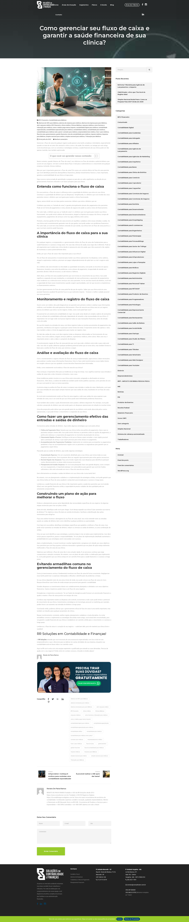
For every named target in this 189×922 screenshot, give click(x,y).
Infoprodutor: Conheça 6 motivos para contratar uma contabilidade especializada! (59, 776)
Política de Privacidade (132, 919)
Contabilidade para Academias (129, 133)
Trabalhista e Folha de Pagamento (79, 879)
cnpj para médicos (88, 125)
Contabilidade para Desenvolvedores (131, 215)
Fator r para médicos (102, 132)
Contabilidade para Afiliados (128, 143)
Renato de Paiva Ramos (51, 655)
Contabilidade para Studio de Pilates (131, 339)
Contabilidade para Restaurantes (130, 318)
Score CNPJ (122, 418)
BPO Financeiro (43, 120)
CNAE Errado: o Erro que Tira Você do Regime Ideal (131, 93)
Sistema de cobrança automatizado (131, 434)
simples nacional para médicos (75, 136)
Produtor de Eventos (125, 402)
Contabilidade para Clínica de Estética (132, 172)
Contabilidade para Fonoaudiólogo (131, 241)
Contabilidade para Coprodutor (129, 183)
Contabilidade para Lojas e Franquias (131, 262)
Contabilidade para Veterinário (129, 355)
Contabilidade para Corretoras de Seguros (133, 199)
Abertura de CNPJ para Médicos (49, 123)
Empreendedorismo (125, 376)
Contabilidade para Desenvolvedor (131, 209)
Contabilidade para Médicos (57, 120)
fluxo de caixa (41, 134)
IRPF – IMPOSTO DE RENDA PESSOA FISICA (134, 381)
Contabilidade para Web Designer (130, 360)
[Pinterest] (49, 702)
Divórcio (121, 371)
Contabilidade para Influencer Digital (131, 252)
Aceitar (119, 919)
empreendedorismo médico (86, 132)
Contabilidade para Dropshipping (130, 220)
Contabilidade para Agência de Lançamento (129, 150)
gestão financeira (61, 134)
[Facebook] (48, 699)
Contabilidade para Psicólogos (129, 305)
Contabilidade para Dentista (128, 204)
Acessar (121, 455)
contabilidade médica (80, 129)
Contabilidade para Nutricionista (130, 278)
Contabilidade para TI (126, 344)
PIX (119, 397)
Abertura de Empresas (76, 877)
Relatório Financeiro (125, 413)
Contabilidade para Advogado (129, 138)
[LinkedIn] (63, 699)
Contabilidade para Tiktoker (128, 349)
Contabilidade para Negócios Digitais (131, 273)
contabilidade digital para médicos (87, 127)
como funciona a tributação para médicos (96, 715)
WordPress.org (123, 471)
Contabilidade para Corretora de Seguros (133, 193)
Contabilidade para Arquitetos (129, 162)
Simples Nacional (124, 429)
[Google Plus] (58, 699)
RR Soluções (42, 639)
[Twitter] (53, 699)
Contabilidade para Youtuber (128, 365)
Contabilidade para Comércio (129, 178)
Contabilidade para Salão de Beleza (131, 323)
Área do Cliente (132, 5)
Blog (112, 5)
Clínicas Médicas (76, 125)
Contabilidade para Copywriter (129, 188)
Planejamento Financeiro (77, 882)
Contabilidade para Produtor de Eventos (133, 294)
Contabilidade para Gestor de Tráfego (132, 246)
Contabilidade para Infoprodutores (131, 257)
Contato (58, 15)
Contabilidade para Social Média (130, 328)
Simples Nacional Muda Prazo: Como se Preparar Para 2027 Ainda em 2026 (132, 101)
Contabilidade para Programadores (131, 299)
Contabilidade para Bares (127, 167)
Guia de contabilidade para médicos (79, 134)
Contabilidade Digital (126, 127)
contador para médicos (70, 132)
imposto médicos (96, 134)
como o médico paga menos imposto (64, 127)
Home (56, 5)
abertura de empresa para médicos (70, 123)
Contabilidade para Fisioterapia (129, 236)
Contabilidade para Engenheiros (130, 231)
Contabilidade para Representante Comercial (131, 311)
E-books (104, 5)
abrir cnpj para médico (44, 125)
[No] (187, 919)
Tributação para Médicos (93, 136)
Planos (94, 5)
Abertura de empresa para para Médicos (94, 123)
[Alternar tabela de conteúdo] (95, 156)
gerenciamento (51, 134)
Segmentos (83, 5)
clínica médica (65, 125)
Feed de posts (123, 460)
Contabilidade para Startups (128, 333)
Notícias (121, 392)
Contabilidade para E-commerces (130, 225)
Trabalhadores (123, 439)
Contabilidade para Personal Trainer (131, 283)
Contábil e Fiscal (75, 874)
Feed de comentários (126, 465)
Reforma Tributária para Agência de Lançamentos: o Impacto (131, 86)
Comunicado (122, 122)
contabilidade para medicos (96, 129)
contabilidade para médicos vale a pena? (50, 132)
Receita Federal (123, 408)
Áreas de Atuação (69, 5)
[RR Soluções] (45, 5)
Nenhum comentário (61, 139)
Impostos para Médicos (90, 752)
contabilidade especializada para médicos (59, 129)
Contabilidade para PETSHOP (129, 289)
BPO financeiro (56, 125)
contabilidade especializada (101, 723)
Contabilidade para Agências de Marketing (134, 156)
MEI (119, 386)
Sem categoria (123, 423)
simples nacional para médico (55, 136)
